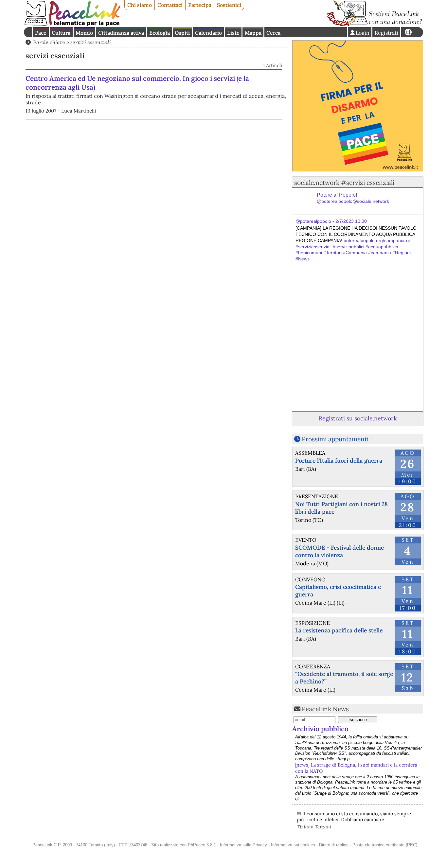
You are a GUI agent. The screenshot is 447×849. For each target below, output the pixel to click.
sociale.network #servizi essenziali (344, 182)
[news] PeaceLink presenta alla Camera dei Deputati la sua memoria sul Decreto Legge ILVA (355, 781)
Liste (233, 32)
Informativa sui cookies (293, 844)
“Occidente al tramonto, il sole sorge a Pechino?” (344, 677)
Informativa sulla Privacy (243, 844)
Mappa (253, 32)
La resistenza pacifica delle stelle (339, 630)
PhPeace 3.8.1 (202, 844)
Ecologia (159, 32)
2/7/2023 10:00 (351, 221)
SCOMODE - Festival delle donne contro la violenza (339, 551)
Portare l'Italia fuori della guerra (338, 460)
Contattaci (170, 5)
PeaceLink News (325, 709)
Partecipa (199, 5)
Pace (40, 32)
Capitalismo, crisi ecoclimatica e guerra (338, 590)
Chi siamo (139, 5)
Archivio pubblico (320, 728)
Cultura (61, 32)
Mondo (84, 32)
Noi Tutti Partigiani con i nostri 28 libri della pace (341, 507)
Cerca (273, 32)
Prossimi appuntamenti (335, 439)
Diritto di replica (334, 844)
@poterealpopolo (313, 221)
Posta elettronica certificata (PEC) (384, 844)
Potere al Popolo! (353, 198)
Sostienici (229, 5)
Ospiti (182, 32)
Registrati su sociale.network (358, 418)
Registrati (386, 32)
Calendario (208, 32)
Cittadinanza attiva (121, 32)
